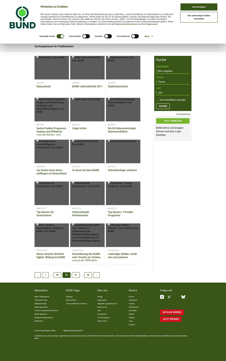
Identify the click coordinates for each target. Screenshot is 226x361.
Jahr (158, 88)
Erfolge (100, 297)
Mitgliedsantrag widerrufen (73, 331)
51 (76, 275)
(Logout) (132, 325)
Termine (132, 304)
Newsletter (133, 311)
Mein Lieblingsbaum (42, 297)
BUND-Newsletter (41, 307)
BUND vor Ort (102, 307)
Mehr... (37, 338)
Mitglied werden (40, 304)
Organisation (102, 300)
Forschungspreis (103, 318)
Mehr (147, 36)
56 (88, 275)
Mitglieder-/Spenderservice (107, 304)
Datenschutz (102, 321)
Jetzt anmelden (173, 121)
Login (131, 321)
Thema (160, 77)
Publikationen (134, 307)
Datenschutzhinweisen (126, 24)
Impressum (151, 24)
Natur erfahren (71, 300)
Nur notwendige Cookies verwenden (199, 17)
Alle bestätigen (199, 7)
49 (57, 275)
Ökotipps (69, 297)
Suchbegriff (162, 66)
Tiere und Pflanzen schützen (76, 304)
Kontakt (131, 318)
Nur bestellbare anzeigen (173, 99)
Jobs (99, 311)
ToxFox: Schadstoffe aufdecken (46, 311)
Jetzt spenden (171, 319)
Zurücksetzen (183, 114)
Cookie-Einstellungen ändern (45, 331)
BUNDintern (39, 321)
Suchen (163, 106)
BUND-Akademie (41, 314)
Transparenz (102, 314)
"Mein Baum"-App (41, 300)
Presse (131, 297)
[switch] (86, 36)
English (131, 314)
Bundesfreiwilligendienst (44, 318)
